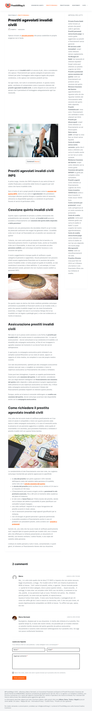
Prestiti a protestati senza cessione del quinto (75, 74)
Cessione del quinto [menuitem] (37, 5)
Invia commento (19, 678)
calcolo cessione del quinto (34, 484)
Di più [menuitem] (84, 5)
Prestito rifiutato (74, 258)
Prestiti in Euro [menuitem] (64, 5)
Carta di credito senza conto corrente (74, 144)
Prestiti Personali (23, 15)
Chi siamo (16, 701)
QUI (83, 695)
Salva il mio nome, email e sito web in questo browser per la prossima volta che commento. (40, 672)
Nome (16, 649)
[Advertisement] (33, 54)
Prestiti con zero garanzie (63, 701)
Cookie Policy (49, 701)
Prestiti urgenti (74, 180)
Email (50, 649)
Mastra (37, 161)
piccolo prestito (28, 35)
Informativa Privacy (37, 701)
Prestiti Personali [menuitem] (51, 5)
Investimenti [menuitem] (76, 5)
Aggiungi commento (20, 656)
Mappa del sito (25, 701)
